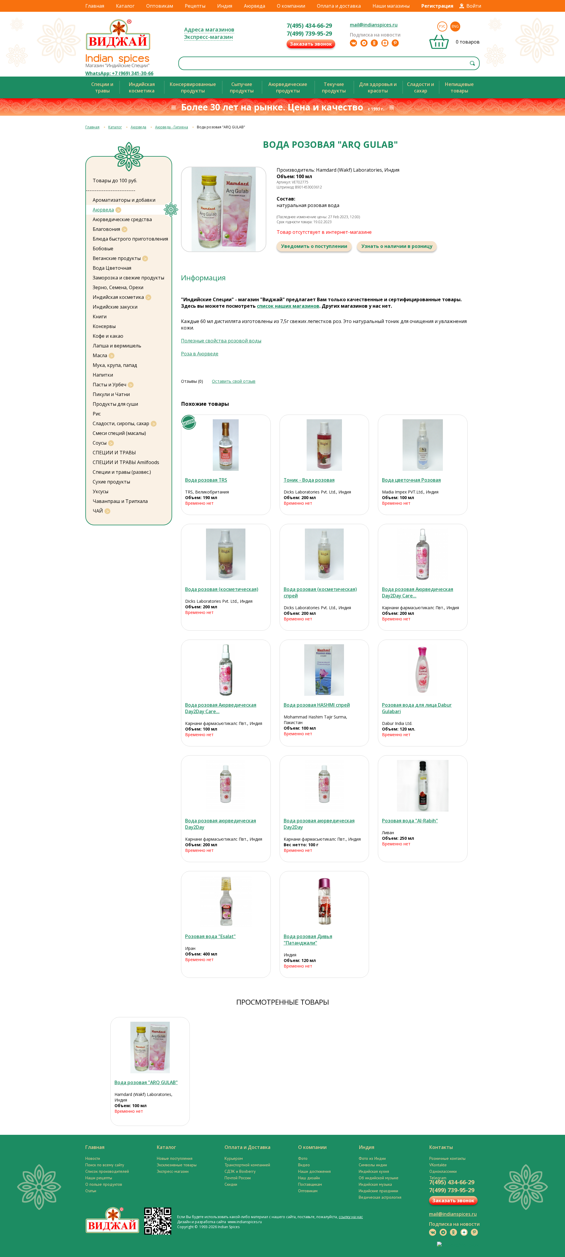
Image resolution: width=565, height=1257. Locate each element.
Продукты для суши (115, 404)
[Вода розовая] (150, 1047)
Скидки (231, 1184)
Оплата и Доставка (247, 1147)
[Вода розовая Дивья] (324, 901)
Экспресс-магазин (208, 36)
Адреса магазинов (209, 29)
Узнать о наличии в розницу (396, 246)
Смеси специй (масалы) (119, 433)
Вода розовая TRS (206, 480)
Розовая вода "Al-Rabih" (410, 820)
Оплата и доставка (339, 6)
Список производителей (107, 1171)
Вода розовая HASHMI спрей (317, 705)
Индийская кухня (374, 1171)
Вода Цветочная (112, 268)
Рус (442, 26)
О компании (291, 6)
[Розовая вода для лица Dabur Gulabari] (422, 670)
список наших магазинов (288, 306)
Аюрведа (254, 6)
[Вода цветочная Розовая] (422, 445)
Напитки (103, 375)
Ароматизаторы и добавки (124, 200)
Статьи (90, 1190)
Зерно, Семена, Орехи (118, 287)
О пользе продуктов (103, 1184)
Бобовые (103, 248)
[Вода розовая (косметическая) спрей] (324, 554)
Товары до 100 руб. (115, 180)
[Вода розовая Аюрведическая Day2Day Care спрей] (422, 554)
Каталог (125, 6)
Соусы (100, 443)
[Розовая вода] (422, 785)
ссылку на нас (351, 1216)
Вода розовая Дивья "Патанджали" (308, 939)
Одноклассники (443, 1171)
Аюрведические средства (122, 219)
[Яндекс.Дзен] (384, 43)
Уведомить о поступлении (314, 246)
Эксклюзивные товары (177, 1164)
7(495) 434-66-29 (309, 25)
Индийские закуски (115, 307)
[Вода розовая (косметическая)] (226, 554)
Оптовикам (159, 6)
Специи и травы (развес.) (122, 472)
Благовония (106, 229)
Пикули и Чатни (111, 394)
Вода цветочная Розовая (411, 480)
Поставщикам (310, 1184)
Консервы (104, 326)
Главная (94, 6)
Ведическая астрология (380, 1197)
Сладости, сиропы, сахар (121, 423)
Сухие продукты (111, 481)
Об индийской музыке (378, 1177)
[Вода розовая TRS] (226, 445)
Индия (224, 6)
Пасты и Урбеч (109, 384)
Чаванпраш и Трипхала (120, 501)
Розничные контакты (447, 1158)
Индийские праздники (378, 1190)
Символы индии (373, 1164)
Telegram (437, 1177)
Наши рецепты (98, 1177)
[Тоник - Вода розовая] (324, 445)
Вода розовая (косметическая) (221, 589)
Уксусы (100, 491)
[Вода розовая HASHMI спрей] (324, 670)
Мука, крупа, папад (115, 365)
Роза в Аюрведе (199, 353)
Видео (304, 1164)
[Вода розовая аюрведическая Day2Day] (226, 785)
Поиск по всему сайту (104, 1164)
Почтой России (238, 1177)
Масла (100, 355)
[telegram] (364, 43)
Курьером (234, 1158)
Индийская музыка (375, 1184)
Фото (303, 1158)
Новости (92, 1158)
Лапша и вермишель (117, 345)
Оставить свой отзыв (233, 381)
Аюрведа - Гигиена (171, 127)
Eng (455, 26)
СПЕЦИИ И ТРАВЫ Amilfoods (126, 462)
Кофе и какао (108, 336)
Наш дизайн (309, 1177)
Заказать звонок (311, 44)
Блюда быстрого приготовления (130, 239)
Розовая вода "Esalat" (210, 936)
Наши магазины (391, 6)
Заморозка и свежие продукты (128, 277)
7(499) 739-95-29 (309, 33)
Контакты (441, 1147)
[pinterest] (395, 43)
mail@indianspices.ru (374, 24)
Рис (97, 413)
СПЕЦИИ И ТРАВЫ (114, 452)
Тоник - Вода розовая (309, 480)
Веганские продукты (117, 258)
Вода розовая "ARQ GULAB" (146, 1082)
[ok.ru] (374, 43)
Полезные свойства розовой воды (221, 340)
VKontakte (438, 1164)
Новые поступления (174, 1158)
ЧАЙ (98, 511)
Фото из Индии (372, 1158)
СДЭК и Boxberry (240, 1171)
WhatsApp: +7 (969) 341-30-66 (119, 73)
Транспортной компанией (247, 1164)
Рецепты (195, 6)
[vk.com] (353, 43)
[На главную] (118, 50)
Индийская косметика (118, 297)
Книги (100, 316)
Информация (203, 277)
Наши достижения (314, 1171)
